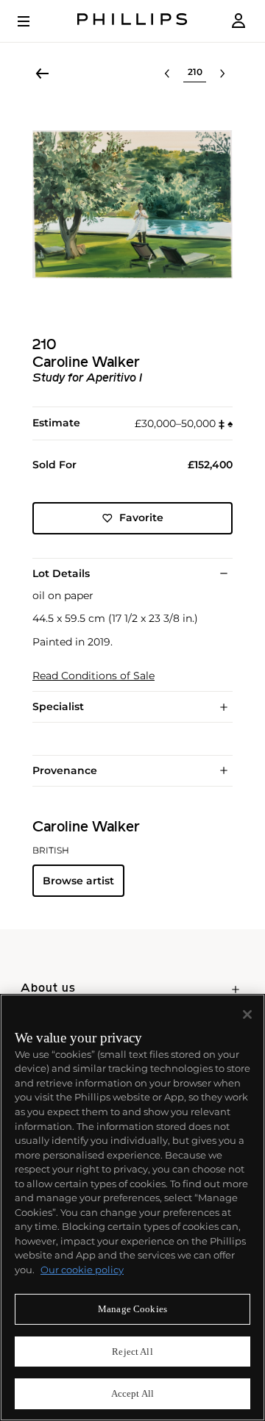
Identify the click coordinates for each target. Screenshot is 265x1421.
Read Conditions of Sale (93, 676)
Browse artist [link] (78, 880)
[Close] (247, 1014)
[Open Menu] (34, 21)
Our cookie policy (82, 1269)
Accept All (132, 1393)
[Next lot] (222, 73)
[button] (132, 204)
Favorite (141, 517)
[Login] (238, 21)
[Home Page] (132, 21)
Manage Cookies (132, 1308)
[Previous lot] (167, 73)
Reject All (132, 1351)
